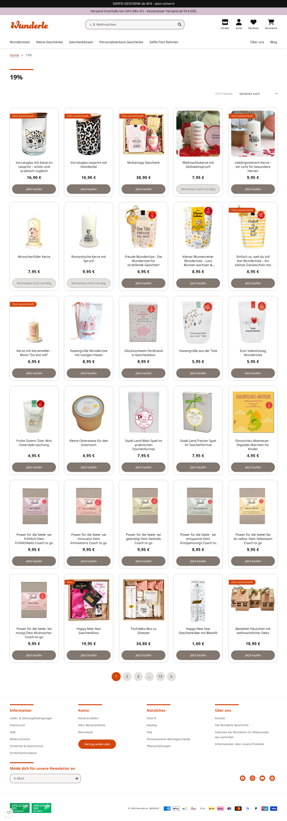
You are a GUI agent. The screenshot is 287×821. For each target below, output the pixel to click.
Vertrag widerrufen (97, 744)
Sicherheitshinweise (23, 753)
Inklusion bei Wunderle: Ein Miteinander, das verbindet (242, 734)
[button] (49, 42)
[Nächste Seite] (171, 676)
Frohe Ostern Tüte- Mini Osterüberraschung (34, 443)
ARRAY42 (154, 808)
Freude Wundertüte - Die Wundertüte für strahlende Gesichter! (143, 261)
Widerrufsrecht (20, 739)
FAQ (149, 732)
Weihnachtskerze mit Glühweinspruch (198, 165)
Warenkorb (85, 732)
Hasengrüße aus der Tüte (198, 351)
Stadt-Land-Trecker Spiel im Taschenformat (198, 443)
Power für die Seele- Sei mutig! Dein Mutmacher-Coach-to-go (34, 633)
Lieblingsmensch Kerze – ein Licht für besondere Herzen (253, 167)
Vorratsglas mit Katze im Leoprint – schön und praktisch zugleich (34, 167)
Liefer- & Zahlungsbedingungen (31, 718)
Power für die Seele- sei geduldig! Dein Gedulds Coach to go (143, 539)
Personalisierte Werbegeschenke (168, 739)
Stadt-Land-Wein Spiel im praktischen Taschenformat (143, 445)
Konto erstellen (88, 718)
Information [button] (21, 710)
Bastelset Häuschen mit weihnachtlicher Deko (252, 631)
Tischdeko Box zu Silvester (143, 631)
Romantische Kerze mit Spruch (89, 259)
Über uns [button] (223, 710)
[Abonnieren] (76, 778)
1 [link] (116, 676)
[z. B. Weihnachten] (179, 24)
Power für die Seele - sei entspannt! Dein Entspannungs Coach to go (198, 539)
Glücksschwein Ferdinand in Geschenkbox (143, 353)
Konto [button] (83, 710)
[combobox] (135, 24)
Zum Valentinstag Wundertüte (253, 353)
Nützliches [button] (156, 710)
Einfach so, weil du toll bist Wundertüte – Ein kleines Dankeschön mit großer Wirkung (253, 261)
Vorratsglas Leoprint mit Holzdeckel (89, 165)
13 (160, 676)
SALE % (151, 718)
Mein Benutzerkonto (91, 725)
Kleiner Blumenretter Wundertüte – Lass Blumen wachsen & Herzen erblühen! (198, 261)
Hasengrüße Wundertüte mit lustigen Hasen (89, 353)
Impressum (17, 725)
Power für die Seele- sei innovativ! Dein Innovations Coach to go (89, 539)
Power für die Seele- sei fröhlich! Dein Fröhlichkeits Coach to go (34, 539)
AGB (12, 732)
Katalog (152, 725)
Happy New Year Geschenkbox (89, 631)
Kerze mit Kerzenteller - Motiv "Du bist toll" (34, 353)
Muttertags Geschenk (143, 163)
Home (14, 55)
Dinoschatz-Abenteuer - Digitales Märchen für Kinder (253, 445)
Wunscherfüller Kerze (34, 257)
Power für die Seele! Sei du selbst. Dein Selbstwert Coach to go (253, 539)
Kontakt (220, 718)
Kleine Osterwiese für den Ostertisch (88, 443)
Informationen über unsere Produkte (239, 744)
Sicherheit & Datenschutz (26, 746)
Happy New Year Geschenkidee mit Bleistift (198, 631)
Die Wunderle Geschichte (232, 725)
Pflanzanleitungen (159, 746)
